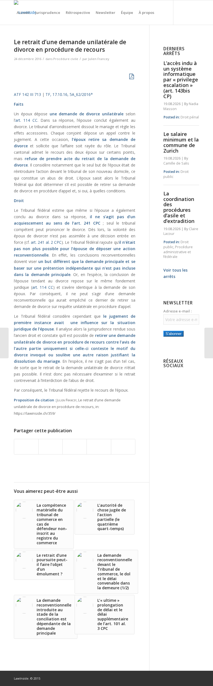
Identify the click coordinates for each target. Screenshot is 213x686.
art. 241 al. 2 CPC (46, 242)
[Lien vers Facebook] (15, 37)
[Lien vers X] (32, 37)
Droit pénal (190, 117)
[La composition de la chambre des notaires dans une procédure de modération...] (208, 343)
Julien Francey (98, 59)
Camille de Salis (176, 163)
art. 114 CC (26, 120)
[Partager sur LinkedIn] (99, 446)
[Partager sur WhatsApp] (75, 446)
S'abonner (173, 334)
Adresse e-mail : (177, 311)
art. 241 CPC (87, 223)
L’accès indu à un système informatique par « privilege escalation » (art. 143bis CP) (180, 80)
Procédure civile (65, 59)
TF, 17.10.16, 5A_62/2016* (69, 94)
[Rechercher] (161, 12)
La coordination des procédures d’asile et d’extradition (178, 207)
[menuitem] (23, 12)
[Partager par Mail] (123, 446)
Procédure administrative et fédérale (178, 252)
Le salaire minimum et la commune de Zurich (181, 142)
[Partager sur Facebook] (26, 446)
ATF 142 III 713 (27, 94)
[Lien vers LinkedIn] (24, 37)
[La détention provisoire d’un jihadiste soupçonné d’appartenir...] (4, 343)
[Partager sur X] (50, 446)
